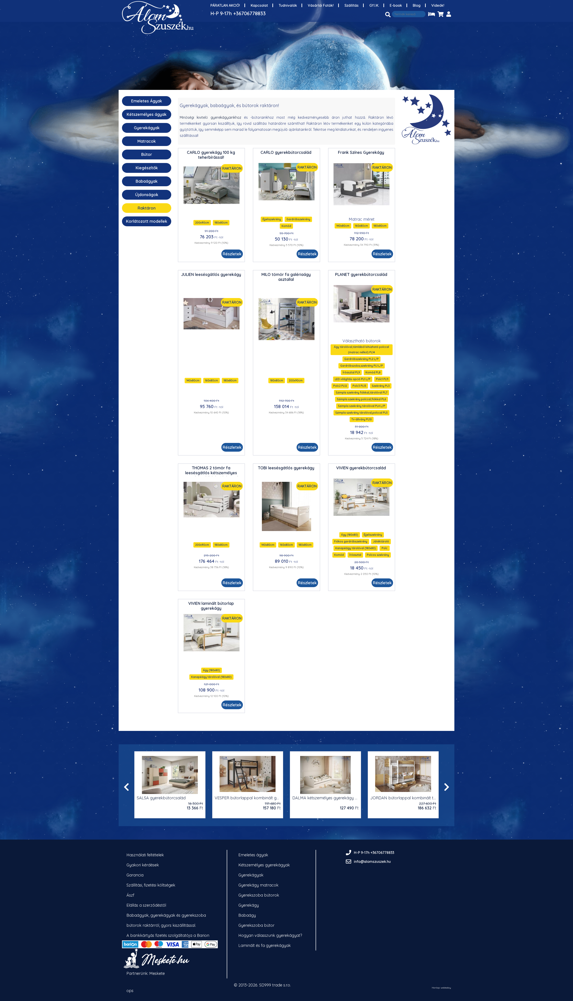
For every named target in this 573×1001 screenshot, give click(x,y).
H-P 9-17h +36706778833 (238, 13)
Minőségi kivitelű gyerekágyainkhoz (210, 117)
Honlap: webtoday (441, 987)
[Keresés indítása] (388, 14)
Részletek (232, 253)
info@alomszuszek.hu (372, 861)
